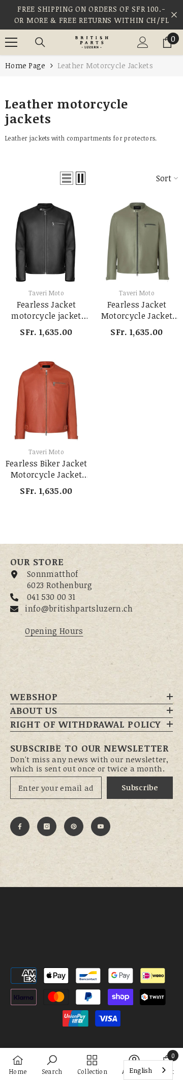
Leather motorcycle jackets (105, 65)
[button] (66, 178)
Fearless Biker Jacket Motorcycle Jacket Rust (46, 469)
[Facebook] (19, 826)
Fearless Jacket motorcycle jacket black (46, 310)
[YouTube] (100, 826)
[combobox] (148, 1070)
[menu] (11, 42)
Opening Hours (54, 630)
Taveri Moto (46, 293)
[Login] (142, 42)
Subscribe (139, 787)
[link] (52, 1064)
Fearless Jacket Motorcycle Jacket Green (136, 310)
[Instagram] (46, 826)
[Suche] (40, 42)
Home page (25, 65)
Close (174, 15)
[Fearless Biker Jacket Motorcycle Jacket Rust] (46, 400)
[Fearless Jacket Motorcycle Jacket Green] (137, 242)
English (140, 1070)
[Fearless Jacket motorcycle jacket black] (46, 242)
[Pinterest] (73, 826)
